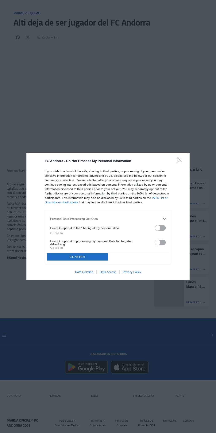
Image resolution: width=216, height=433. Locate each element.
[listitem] (108, 218)
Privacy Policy (132, 272)
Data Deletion (84, 272)
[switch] (160, 228)
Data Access (108, 272)
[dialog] (108, 216)
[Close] (181, 161)
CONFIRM (77, 257)
